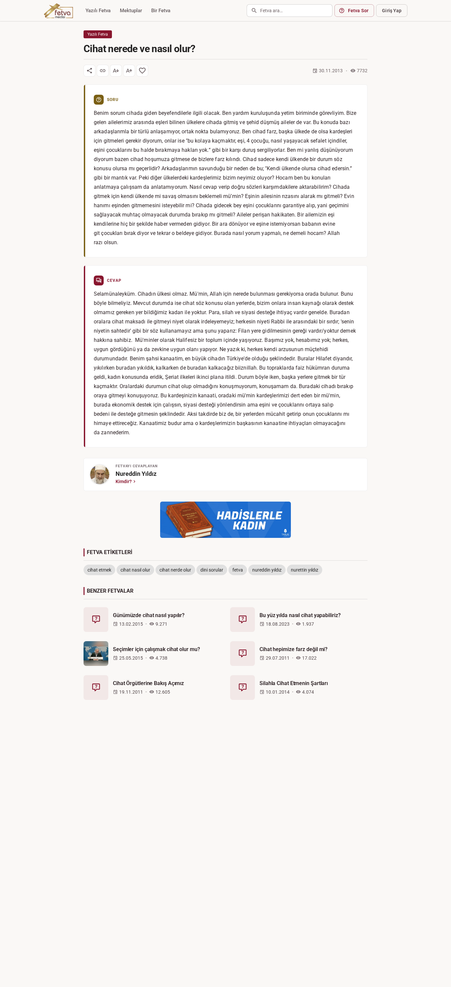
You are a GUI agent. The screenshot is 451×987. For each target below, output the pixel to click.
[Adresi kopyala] (103, 71)
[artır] (129, 71)
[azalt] (116, 71)
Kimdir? (124, 481)
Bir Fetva (160, 11)
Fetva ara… (271, 10)
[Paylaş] (89, 71)
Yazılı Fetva (98, 11)
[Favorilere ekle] (142, 71)
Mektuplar (131, 11)
